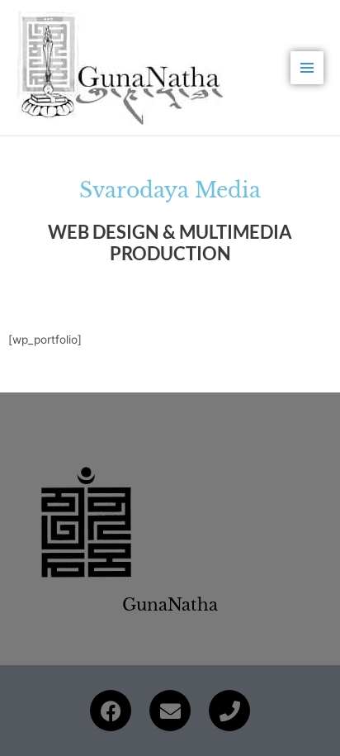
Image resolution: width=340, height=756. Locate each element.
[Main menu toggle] (307, 68)
